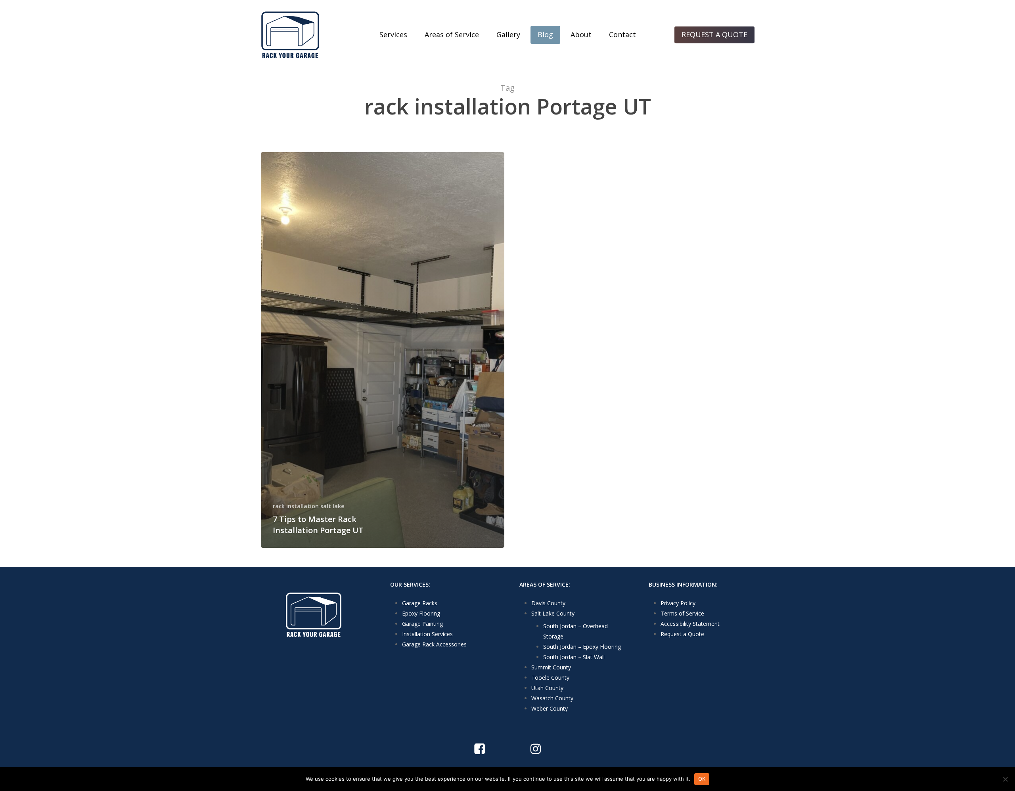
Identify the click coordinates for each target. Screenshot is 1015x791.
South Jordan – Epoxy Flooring (582, 646)
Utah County (547, 688)
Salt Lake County (553, 613)
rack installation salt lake (308, 506)
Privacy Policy (678, 603)
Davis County (548, 603)
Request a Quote (682, 634)
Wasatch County (552, 698)
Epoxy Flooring (421, 613)
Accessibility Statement (690, 623)
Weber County (549, 708)
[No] (1005, 779)
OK (702, 779)
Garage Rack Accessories (434, 644)
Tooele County (550, 677)
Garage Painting (422, 623)
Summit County (551, 667)
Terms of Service (682, 613)
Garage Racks (419, 603)
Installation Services (427, 634)
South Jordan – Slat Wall (574, 657)
